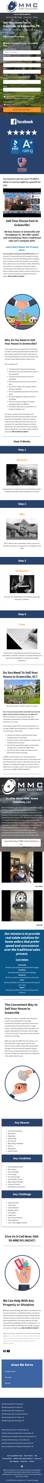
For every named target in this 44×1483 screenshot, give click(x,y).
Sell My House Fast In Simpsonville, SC (15, 1414)
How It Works (28, 1456)
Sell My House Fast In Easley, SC (12, 1404)
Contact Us (28, 17)
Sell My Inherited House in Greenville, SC (16, 1440)
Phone (6, 79)
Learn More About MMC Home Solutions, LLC (21, 843)
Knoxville (8, 1377)
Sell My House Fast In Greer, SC (12, 1407)
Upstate (8, 1383)
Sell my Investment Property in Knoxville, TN (17, 1446)
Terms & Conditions (20, 104)
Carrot (36, 1480)
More (35, 17)
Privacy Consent (8, 102)
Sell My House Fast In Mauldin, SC (13, 1411)
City (4, 62)
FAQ (35, 1456)
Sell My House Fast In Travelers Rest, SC (15, 1430)
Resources (38, 1459)
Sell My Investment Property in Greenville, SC (17, 1443)
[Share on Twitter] (8, 1351)
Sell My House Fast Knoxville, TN (13, 1421)
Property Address (10, 49)
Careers (31, 1461)
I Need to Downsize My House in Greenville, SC (18, 1433)
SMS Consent (7, 94)
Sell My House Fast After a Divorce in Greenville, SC (19, 1436)
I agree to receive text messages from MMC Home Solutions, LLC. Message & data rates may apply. (20, 97)
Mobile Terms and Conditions (23, 1459)
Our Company (14, 1461)
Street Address (7, 56)
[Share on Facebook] (4, 1351)
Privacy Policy (32, 104)
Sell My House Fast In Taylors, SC (13, 1417)
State (4, 69)
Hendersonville (10, 1371)
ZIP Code (5, 75)
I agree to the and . (21, 104)
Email (5, 86)
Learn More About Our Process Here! (22, 248)
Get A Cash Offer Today (14, 17)
